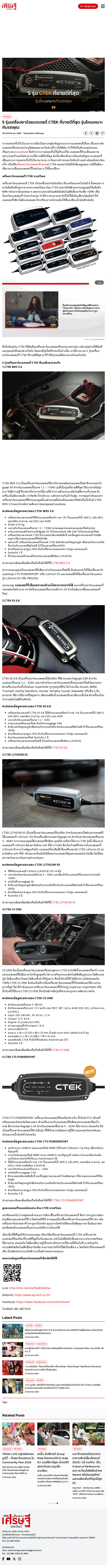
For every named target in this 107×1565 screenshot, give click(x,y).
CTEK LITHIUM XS (64, 902)
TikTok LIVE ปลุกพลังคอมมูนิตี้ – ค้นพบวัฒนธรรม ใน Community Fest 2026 (18, 1458)
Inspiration (41, 1343)
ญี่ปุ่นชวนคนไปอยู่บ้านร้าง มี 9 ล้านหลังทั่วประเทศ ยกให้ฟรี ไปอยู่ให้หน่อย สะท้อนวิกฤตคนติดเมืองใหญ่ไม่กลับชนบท (64, 1331)
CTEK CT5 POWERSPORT (68, 1200)
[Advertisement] (54, 34)
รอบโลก (38, 1325)
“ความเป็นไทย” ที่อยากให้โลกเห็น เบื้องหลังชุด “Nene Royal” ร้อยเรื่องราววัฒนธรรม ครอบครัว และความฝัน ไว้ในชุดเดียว (63, 1368)
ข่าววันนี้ (29, 1325)
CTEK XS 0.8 (59, 747)
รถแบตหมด (21, 151)
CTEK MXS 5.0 (61, 562)
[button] (49, 1503)
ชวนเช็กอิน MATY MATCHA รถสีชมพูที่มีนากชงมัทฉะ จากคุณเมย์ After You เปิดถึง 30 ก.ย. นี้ (64, 1349)
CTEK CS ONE (60, 1049)
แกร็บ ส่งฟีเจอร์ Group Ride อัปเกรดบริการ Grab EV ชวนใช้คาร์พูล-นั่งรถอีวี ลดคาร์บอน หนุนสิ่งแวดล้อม (53, 1462)
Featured (30, 1343)
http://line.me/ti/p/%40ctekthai (30, 1288)
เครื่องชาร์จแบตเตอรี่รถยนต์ (32, 164)
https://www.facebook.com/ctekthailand (43, 1301)
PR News (7, 116)
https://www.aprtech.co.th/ (32, 1294)
